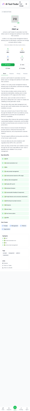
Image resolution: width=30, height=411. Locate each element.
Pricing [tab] (18, 73)
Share (8, 68)
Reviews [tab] (25, 73)
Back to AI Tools (7, 11)
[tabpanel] (15, 154)
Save (23, 64)
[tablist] (15, 73)
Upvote (8, 64)
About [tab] (4, 73)
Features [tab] (11, 73)
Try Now (23, 68)
